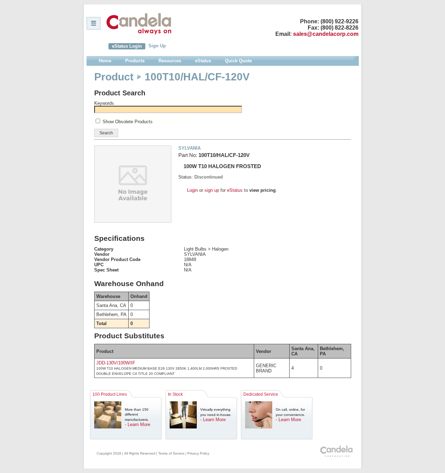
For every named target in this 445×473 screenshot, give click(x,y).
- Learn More (137, 424)
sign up (211, 190)
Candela (138, 23)
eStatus (235, 190)
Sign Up (157, 45)
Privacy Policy (198, 453)
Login (192, 190)
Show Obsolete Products (128, 121)
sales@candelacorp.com (325, 34)
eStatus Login (127, 46)
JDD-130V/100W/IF (115, 362)
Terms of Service (171, 453)
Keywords (104, 103)
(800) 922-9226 (339, 21)
